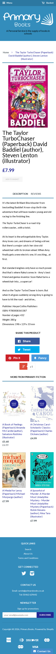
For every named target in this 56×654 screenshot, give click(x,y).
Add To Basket (12, 179)
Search (28, 549)
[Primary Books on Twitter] (23, 574)
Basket (50, 2)
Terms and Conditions (28, 558)
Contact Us (43, 651)
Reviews (36, 193)
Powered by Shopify (44, 629)
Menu (9, 2)
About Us (28, 553)
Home (6, 52)
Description (20, 193)
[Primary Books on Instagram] (32, 574)
